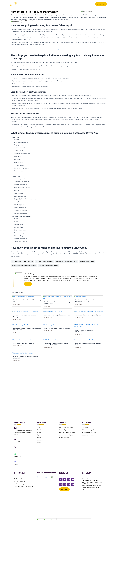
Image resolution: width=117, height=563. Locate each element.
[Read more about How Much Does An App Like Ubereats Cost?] (52, 311)
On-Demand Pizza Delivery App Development (88, 315)
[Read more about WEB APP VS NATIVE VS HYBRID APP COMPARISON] (88, 325)
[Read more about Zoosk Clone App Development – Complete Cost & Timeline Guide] (22, 325)
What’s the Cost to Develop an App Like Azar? (57, 328)
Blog (92, 4)
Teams (16, 464)
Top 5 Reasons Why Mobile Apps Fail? (23, 343)
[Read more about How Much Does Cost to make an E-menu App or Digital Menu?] (57, 297)
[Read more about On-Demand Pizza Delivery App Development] (88, 311)
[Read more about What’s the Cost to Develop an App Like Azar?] (50, 325)
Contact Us (84, 4)
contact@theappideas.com (21, 442)
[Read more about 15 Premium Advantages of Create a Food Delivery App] (25, 311)
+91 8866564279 (18, 449)
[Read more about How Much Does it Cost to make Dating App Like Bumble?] (22, 353)
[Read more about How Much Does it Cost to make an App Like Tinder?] (84, 340)
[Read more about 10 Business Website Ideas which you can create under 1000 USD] (51, 340)
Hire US (52, 4)
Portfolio (73, 4)
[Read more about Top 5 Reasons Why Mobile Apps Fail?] (22, 340)
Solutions (62, 4)
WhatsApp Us (17, 456)
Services (43, 4)
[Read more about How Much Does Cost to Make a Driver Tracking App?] (23, 296)
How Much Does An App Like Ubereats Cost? (57, 315)
